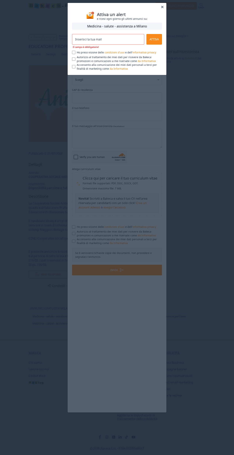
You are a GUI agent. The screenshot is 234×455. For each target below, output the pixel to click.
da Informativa (147, 61)
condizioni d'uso (114, 52)
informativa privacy (144, 52)
